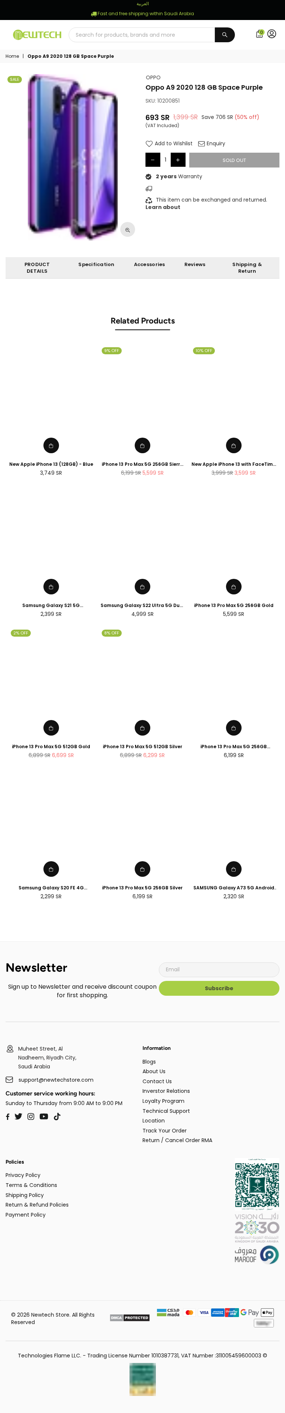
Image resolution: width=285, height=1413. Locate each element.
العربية (143, 3)
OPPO (153, 77)
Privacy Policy (23, 1175)
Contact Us (157, 1081)
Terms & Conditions (31, 1185)
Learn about (162, 207)
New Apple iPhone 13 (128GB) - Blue (51, 464)
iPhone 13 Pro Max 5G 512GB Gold (51, 747)
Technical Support (166, 1111)
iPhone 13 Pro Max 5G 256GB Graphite (233, 747)
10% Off (204, 351)
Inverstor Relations (166, 1091)
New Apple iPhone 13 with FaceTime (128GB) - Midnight (233, 464)
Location (153, 1120)
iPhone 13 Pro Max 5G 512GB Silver (142, 747)
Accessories (149, 264)
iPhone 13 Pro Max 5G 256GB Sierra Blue (142, 464)
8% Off (111, 633)
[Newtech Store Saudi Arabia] (257, 1209)
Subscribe (219, 988)
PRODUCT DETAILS (37, 268)
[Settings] (273, 34)
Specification (96, 264)
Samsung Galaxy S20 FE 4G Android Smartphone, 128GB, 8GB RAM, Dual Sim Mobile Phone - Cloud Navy (51, 888)
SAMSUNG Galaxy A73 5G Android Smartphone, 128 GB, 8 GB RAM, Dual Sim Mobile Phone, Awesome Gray (233, 888)
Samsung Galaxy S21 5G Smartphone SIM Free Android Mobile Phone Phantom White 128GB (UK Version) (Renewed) (51, 606)
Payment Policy (26, 1214)
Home (12, 56)
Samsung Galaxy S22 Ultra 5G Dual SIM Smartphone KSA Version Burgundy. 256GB (142, 606)
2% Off (20, 633)
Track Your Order (164, 1130)
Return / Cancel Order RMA (177, 1140)
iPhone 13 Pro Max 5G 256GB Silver (142, 888)
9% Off (111, 351)
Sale (14, 79)
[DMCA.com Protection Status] (129, 1319)
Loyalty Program (163, 1101)
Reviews (195, 264)
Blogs (149, 1061)
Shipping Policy (25, 1195)
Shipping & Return (247, 268)
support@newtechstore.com (56, 1080)
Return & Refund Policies (37, 1204)
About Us (154, 1071)
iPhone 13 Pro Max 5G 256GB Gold (233, 605)
